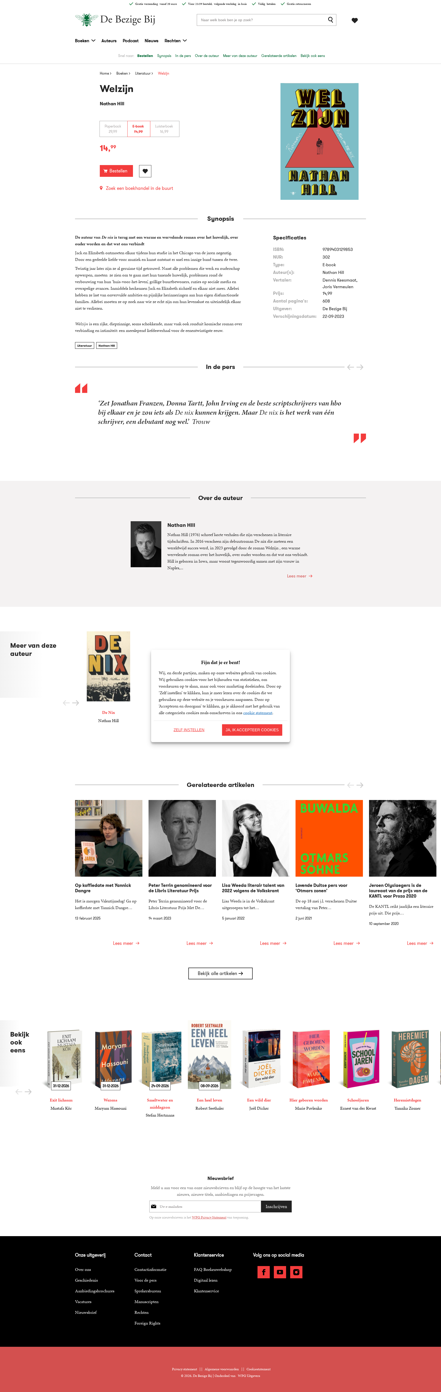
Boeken (82, 41)
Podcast (131, 41)
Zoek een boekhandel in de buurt (139, 188)
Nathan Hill (107, 345)
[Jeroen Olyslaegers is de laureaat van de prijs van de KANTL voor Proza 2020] (402, 876)
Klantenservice (206, 1291)
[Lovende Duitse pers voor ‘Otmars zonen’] (329, 876)
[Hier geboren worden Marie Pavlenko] (308, 1065)
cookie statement (257, 713)
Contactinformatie (150, 1269)
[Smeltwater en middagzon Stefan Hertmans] (160, 1069)
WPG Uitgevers (249, 1375)
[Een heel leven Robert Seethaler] (209, 1065)
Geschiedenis (86, 1280)
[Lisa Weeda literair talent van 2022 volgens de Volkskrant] (255, 876)
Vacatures (83, 1301)
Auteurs (109, 41)
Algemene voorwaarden (222, 1369)
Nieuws (151, 41)
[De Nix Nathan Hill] (108, 677)
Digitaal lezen (205, 1280)
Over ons (83, 1269)
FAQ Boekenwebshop (213, 1269)
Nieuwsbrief (85, 1312)
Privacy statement (184, 1369)
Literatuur (84, 345)
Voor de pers (145, 1280)
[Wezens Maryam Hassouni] (110, 1065)
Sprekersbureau (147, 1291)
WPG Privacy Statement (209, 1217)
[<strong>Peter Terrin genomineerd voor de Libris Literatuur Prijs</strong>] (182, 876)
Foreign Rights (147, 1323)
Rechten (173, 41)
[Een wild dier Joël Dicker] (259, 1065)
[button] (360, 367)
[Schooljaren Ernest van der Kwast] (358, 1065)
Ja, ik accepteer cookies (252, 730)
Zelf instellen (189, 730)
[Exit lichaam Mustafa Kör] (61, 1065)
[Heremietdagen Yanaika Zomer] (407, 1065)
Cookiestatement (259, 1369)
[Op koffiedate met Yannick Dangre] (108, 876)
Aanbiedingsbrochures (94, 1291)
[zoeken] (331, 20)
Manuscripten (146, 1301)
